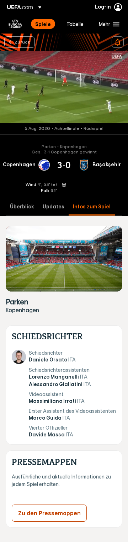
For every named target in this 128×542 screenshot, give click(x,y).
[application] (64, 87)
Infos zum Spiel (92, 206)
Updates (53, 206)
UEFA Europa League (15, 24)
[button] (107, 24)
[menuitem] (45, 24)
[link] (43, 24)
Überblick (22, 206)
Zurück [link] (22, 41)
